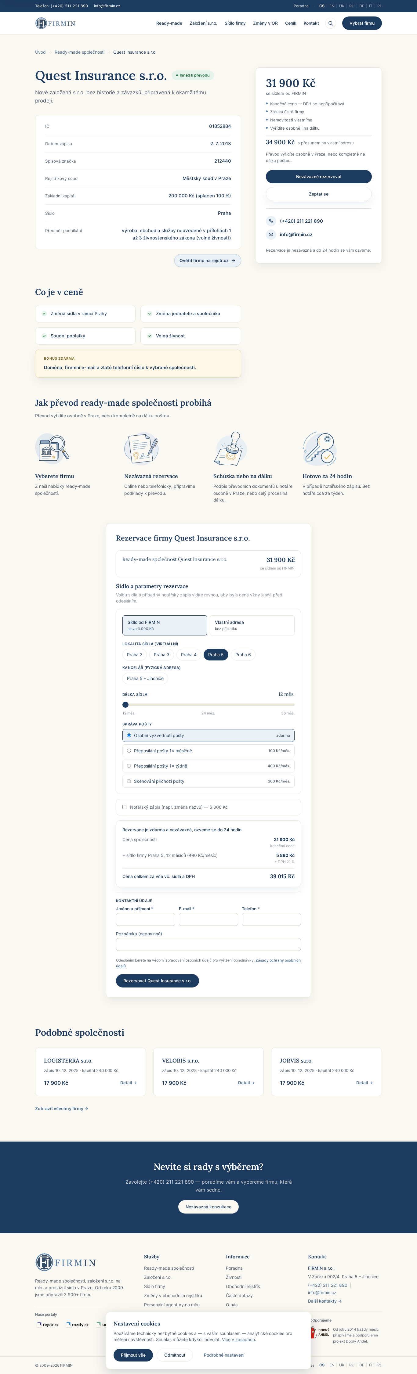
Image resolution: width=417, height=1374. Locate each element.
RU (351, 6)
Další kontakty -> (325, 1301)
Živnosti (233, 1277)
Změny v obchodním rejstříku (173, 1295)
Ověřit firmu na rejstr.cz (204, 260)
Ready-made (169, 23)
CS (322, 6)
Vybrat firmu (362, 23)
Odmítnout (174, 1355)
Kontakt (311, 23)
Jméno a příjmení (134, 908)
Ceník (290, 23)
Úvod (40, 52)
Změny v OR (265, 23)
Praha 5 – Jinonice (145, 678)
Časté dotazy (239, 1295)
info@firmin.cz (107, 6)
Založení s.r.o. (203, 23)
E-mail (186, 908)
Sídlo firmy (235, 23)
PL (379, 6)
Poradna (301, 6)
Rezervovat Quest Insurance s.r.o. (157, 980)
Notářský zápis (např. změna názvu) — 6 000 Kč (179, 807)
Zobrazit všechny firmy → (61, 1108)
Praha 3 (161, 654)
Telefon (251, 908)
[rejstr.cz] (47, 1325)
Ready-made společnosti (79, 52)
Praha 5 (216, 654)
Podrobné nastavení (224, 1355)
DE (361, 6)
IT (370, 6)
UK (341, 6)
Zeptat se (318, 193)
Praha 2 (134, 654)
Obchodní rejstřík (243, 1286)
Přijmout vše (133, 1355)
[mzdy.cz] (76, 1325)
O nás (232, 1304)
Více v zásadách (238, 1339)
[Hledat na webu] (330, 23)
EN (331, 6)
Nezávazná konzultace (208, 1206)
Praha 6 (243, 654)
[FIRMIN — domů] (55, 23)
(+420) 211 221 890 (69, 6)
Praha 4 (189, 654)
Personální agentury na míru (172, 1304)
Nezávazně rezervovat (319, 176)
